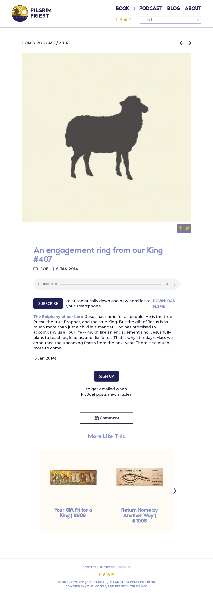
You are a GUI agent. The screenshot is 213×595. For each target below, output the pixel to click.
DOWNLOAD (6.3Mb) (164, 303)
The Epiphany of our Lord (58, 316)
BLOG (173, 8)
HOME (28, 43)
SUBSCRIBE (48, 303)
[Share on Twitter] (187, 228)
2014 (63, 43)
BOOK (122, 8)
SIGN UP (106, 376)
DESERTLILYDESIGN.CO (131, 586)
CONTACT (89, 567)
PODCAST (151, 8)
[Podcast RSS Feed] (130, 19)
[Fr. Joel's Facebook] (117, 19)
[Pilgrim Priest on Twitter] (121, 19)
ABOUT (193, 8)
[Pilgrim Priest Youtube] (126, 19)
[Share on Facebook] (182, 228)
